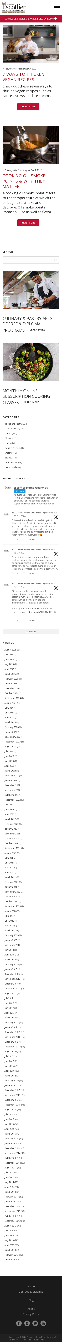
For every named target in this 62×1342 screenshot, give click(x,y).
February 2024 (11, 727)
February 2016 (11, 1080)
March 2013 (10, 1249)
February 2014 (11, 1196)
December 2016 (12, 1032)
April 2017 (9, 1012)
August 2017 (10, 993)
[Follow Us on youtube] (43, 1323)
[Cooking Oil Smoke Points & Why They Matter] (31, 145)
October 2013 (11, 1216)
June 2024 (9, 712)
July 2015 (8, 1114)
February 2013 (11, 1254)
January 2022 (10, 828)
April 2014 (9, 1187)
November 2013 (12, 1211)
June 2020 (9, 920)
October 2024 (11, 693)
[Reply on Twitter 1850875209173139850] (13, 540)
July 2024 (8, 707)
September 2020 (12, 906)
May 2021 (9, 867)
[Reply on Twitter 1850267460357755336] (13, 574)
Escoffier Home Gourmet (26, 512)
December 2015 (12, 1090)
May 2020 (9, 925)
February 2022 (11, 824)
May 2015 (9, 1124)
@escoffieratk (50, 512)
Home (31, 1286)
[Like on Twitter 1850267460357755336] (25, 574)
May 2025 (9, 664)
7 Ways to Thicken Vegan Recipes (23, 76)
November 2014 (12, 1153)
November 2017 (12, 978)
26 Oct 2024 (19, 552)
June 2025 (9, 659)
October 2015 (11, 1099)
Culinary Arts (11, 170)
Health (7, 443)
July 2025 (8, 654)
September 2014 (12, 1162)
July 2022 (8, 804)
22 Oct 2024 (19, 587)
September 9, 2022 (28, 68)
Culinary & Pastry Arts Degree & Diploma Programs (28, 324)
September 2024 (12, 698)
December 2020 (12, 891)
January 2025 (10, 683)
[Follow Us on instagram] (27, 1323)
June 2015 (9, 1119)
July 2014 (8, 1172)
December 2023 (12, 736)
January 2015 (10, 1143)
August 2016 (10, 1051)
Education (9, 438)
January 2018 (10, 969)
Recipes (8, 68)
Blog (31, 1300)
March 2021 (10, 877)
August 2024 (10, 703)
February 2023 (11, 775)
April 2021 (9, 872)
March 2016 (10, 1075)
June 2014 (9, 1177)
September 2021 (12, 848)
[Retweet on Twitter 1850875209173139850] (19, 540)
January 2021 (10, 886)
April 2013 (9, 1245)
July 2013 (8, 1230)
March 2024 (10, 722)
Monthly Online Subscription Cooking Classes (26, 396)
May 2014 (9, 1182)
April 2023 (9, 765)
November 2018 (12, 945)
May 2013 (9, 1240)
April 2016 (9, 1070)
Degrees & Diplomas (31, 1291)
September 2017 (12, 988)
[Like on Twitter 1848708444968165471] (25, 621)
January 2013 (10, 1259)
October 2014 (11, 1158)
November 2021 (12, 838)
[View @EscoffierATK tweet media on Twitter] (55, 612)
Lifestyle (8, 452)
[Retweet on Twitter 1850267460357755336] (19, 574)
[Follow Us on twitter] (35, 1323)
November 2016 (12, 1036)
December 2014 (12, 1148)
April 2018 (9, 954)
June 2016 (9, 1061)
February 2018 (11, 964)
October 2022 (11, 794)
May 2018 (9, 949)
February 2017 (11, 1022)
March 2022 (10, 819)
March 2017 (10, 1017)
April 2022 (9, 814)
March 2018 (10, 959)
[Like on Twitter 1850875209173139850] (25, 540)
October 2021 (11, 843)
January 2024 (10, 732)
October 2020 (11, 901)
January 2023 (10, 780)
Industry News (11, 448)
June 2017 (9, 1003)
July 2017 (8, 998)
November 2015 (12, 1095)
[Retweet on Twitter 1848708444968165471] (19, 621)
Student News (11, 462)
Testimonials (10, 467)
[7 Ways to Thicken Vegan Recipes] (31, 44)
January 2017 (10, 1027)
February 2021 (11, 882)
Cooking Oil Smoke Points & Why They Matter (24, 181)
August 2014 (10, 1167)
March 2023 (10, 770)
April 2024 (9, 717)
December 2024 (12, 688)
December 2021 (12, 833)
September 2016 (12, 1046)
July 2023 (8, 751)
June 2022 (9, 809)
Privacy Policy (31, 1314)
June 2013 (9, 1235)
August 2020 (10, 911)
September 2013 (12, 1220)
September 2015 (12, 1104)
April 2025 (9, 669)
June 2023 (9, 756)
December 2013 (12, 1206)
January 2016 (10, 1085)
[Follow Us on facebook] (19, 1323)
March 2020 (10, 930)
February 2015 (11, 1138)
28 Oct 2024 (19, 516)
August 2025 (10, 649)
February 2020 (11, 935)
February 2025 (11, 678)
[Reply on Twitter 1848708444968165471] (13, 621)
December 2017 (12, 974)
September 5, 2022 (33, 170)
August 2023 (10, 746)
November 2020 (12, 896)
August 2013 (10, 1225)
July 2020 (8, 915)
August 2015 (10, 1109)
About (31, 1308)
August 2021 (10, 853)
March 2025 (10, 673)
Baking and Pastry (13, 423)
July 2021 (8, 857)
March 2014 (10, 1191)
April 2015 (9, 1128)
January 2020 (10, 940)
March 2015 (10, 1133)
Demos (8, 433)
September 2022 (12, 799)
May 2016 (9, 1066)
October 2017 (11, 983)
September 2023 (12, 741)
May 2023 (9, 761)
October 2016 (11, 1041)
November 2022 (12, 790)
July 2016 (8, 1056)
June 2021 (9, 862)
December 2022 (12, 785)
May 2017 (9, 1007)
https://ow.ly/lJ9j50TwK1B (40, 612)
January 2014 (10, 1201)
